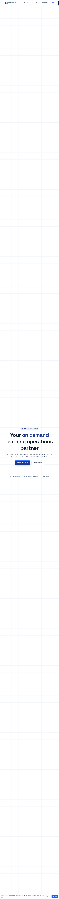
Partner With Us (21, 462)
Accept (55, 896)
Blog (53, 2)
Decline (48, 896)
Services (25, 2)
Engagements (45, 2)
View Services (38, 462)
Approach (35, 2)
